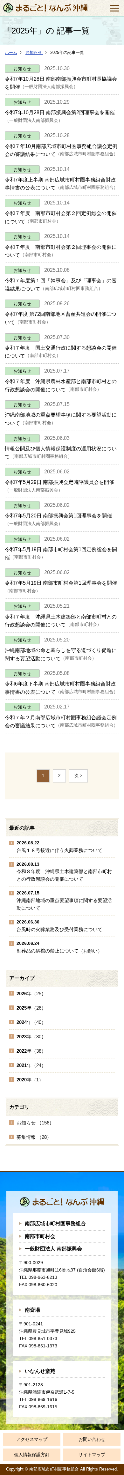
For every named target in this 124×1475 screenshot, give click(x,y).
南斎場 (32, 1310)
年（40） (31, 1022)
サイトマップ (92, 1454)
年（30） (31, 1036)
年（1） (30, 1079)
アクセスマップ (31, 1439)
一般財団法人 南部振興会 (53, 1248)
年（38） (31, 1051)
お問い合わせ (92, 1439)
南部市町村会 (40, 1236)
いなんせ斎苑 (40, 1371)
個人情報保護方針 (32, 1454)
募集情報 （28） (34, 1137)
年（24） (31, 1065)
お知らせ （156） (35, 1122)
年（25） (31, 993)
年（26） (31, 1008)
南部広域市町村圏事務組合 (55, 1223)
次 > (78, 775)
